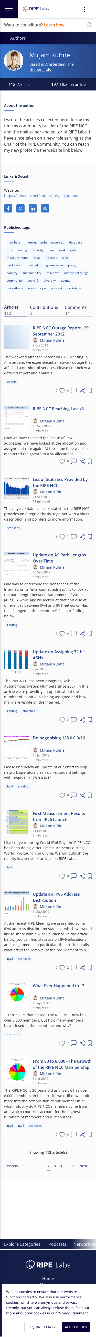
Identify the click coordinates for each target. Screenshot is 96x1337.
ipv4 (62, 250)
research (52, 273)
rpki (51, 250)
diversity (50, 280)
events (65, 280)
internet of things (76, 273)
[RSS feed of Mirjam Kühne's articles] (45, 208)
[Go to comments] (74, 390)
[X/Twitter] (20, 208)
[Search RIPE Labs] (89, 24)
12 (73, 1165)
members (13, 242)
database (75, 242)
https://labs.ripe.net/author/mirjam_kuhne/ (41, 195)
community (15, 280)
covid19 (33, 280)
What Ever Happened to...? (58, 986)
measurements (17, 257)
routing (22, 250)
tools (65, 257)
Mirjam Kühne (52, 340)
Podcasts (57, 1244)
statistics (34, 265)
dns (9, 250)
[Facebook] (8, 208)
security (38, 250)
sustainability (32, 273)
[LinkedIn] (33, 208)
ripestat (51, 257)
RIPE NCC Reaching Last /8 (58, 409)
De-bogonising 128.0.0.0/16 (59, 738)
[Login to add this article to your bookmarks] (90, 390)
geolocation (15, 265)
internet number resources (45, 242)
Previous (10, 1165)
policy (72, 265)
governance (54, 265)
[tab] (15, 310)
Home (48, 1278)
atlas (37, 257)
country (12, 273)
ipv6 (73, 250)
